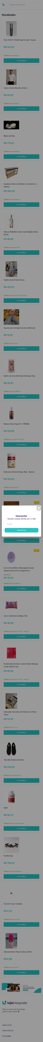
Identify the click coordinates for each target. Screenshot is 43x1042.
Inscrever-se (21, 530)
